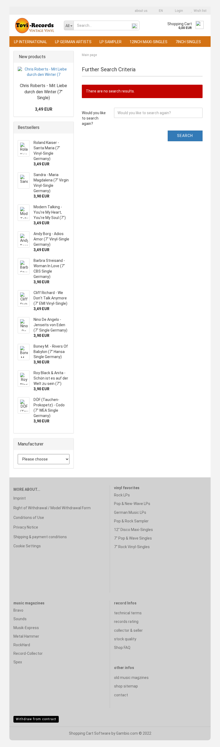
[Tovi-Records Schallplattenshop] (34, 25)
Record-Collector (28, 653)
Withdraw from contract (36, 719)
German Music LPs (130, 512)
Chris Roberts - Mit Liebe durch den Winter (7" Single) (43, 92)
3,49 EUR (43, 109)
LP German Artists (73, 42)
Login (178, 11)
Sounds (20, 619)
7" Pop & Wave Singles (133, 538)
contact (121, 695)
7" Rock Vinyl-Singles (132, 547)
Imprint (19, 498)
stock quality (125, 639)
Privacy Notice (25, 527)
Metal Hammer (26, 636)
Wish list (199, 11)
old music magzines (131, 677)
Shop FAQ (122, 647)
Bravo (18, 610)
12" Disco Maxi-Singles (133, 529)
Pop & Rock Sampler (131, 521)
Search (185, 135)
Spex (17, 662)
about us (141, 11)
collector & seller (128, 630)
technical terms (128, 613)
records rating (126, 621)
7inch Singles (188, 42)
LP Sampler (111, 42)
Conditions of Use (28, 517)
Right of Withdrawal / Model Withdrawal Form (52, 508)
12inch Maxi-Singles (148, 42)
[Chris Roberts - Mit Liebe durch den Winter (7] (43, 72)
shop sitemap (126, 686)
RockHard (21, 645)
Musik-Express (26, 628)
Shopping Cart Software (90, 733)
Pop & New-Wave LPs (132, 503)
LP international (30, 42)
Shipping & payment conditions (40, 537)
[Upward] (205, 739)
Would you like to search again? (94, 118)
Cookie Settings (27, 546)
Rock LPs (122, 495)
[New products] (67, 57)
